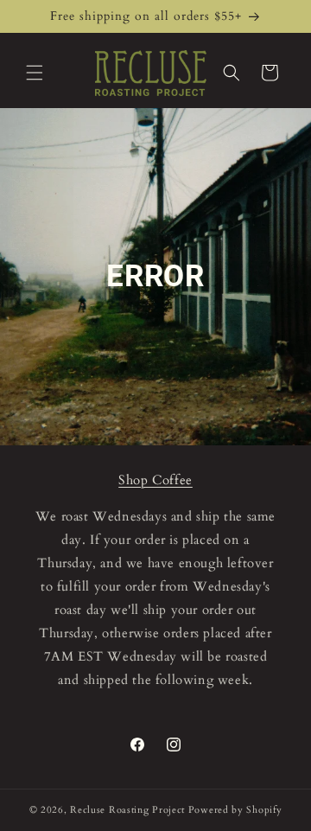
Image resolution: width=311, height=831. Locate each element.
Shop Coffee (155, 480)
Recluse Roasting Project (129, 809)
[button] (35, 73)
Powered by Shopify (235, 809)
